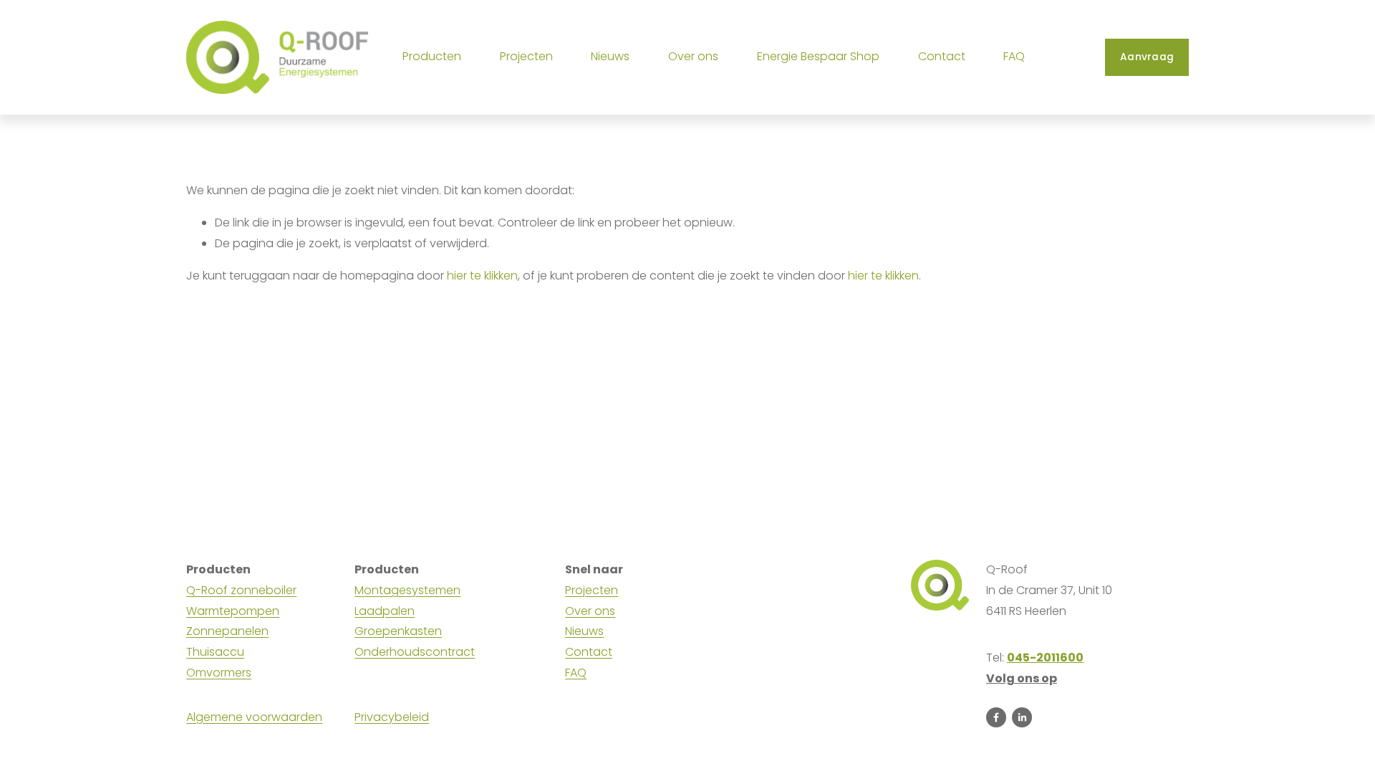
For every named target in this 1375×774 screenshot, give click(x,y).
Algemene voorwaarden (254, 717)
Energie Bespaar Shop (818, 56)
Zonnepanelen (227, 631)
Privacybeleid (391, 717)
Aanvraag (1147, 57)
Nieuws (610, 56)
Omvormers (218, 672)
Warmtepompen (232, 611)
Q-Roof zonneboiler (241, 590)
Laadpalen (384, 611)
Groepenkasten (398, 631)
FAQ (1014, 56)
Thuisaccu (215, 652)
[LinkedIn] (1022, 717)
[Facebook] (996, 717)
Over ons (590, 611)
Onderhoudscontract (414, 652)
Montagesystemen (407, 590)
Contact (941, 56)
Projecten (526, 56)
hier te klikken (482, 275)
